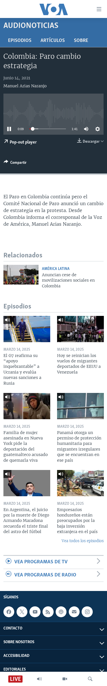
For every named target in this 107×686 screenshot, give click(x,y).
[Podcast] (61, 611)
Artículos (53, 40)
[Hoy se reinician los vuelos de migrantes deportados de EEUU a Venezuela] (80, 329)
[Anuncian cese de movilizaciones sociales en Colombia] (21, 275)
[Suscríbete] (74, 611)
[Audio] (39, 679)
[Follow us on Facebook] (8, 611)
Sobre (81, 40)
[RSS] (48, 611)
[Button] (15, 163)
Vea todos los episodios (83, 540)
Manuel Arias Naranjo (25, 85)
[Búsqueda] (90, 679)
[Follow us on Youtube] (34, 611)
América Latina (56, 269)
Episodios (19, 40)
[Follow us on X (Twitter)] (22, 611)
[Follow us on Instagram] (87, 611)
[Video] (64, 679)
